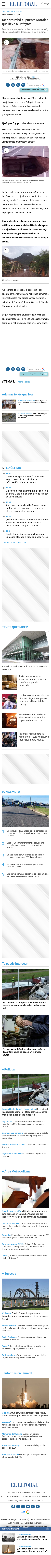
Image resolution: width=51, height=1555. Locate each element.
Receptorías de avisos (40, 1519)
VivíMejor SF (44, 1496)
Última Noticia (23, 382)
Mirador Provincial (30, 1496)
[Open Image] (6, 42)
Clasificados (39, 1492)
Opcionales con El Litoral (28, 1526)
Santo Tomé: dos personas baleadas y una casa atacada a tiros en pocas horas (27, 534)
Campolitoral (11, 1492)
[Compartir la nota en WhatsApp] (18, 85)
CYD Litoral (6, 1496)
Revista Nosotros (25, 1492)
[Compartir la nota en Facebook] (8, 85)
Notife (26, 1500)
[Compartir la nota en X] (13, 85)
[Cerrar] (45, 89)
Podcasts (16, 1496)
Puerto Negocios (15, 1500)
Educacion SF (37, 1500)
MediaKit (44, 1526)
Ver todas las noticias (13, 542)
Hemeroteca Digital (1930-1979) (15, 1519)
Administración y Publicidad (20, 1523)
